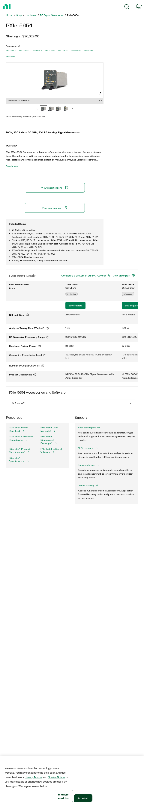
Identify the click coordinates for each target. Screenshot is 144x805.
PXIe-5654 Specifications (16, 459)
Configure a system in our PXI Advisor (83, 275)
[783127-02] (66, 109)
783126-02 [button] (76, 50)
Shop (19, 15)
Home (9, 15)
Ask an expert (121, 275)
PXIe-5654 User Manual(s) (49, 429)
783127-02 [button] (50, 50)
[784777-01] (58, 109)
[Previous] (37, 109)
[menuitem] (127, 7)
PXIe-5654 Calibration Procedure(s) (21, 438)
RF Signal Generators (51, 15)
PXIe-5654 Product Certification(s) (19, 450)
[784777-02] (51, 109)
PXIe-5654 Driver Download (18, 429)
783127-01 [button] (88, 50)
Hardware (31, 15)
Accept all (83, 798)
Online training (86, 485)
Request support (87, 427)
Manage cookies (63, 796)
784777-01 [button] (37, 50)
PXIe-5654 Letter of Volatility (51, 450)
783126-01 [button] (10, 56)
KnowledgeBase (86, 465)
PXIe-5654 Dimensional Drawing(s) (47, 440)
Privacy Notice (33, 777)
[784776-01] (43, 109)
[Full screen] (100, 93)
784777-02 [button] (24, 50)
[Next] (72, 109)
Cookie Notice (56, 777)
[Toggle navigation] (22, 7)
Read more (12, 166)
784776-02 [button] (63, 50)
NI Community (85, 448)
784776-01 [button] (11, 50)
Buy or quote (75, 305)
